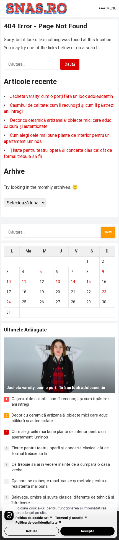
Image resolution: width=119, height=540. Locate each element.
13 (58, 281)
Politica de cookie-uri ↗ (33, 518)
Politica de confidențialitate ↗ (38, 522)
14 (73, 281)
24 (8, 302)
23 (104, 292)
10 (8, 281)
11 (24, 281)
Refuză (31, 531)
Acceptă (87, 531)
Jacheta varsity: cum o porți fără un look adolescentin (61, 96)
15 (88, 281)
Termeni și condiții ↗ (71, 518)
